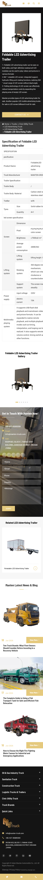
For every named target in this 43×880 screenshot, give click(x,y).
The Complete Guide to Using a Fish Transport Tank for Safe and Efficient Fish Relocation (21, 700)
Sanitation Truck (9, 779)
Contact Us (21, 115)
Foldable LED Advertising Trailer (18, 131)
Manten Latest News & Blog (22, 585)
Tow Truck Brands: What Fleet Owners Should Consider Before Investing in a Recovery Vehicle (19, 648)
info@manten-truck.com (15, 434)
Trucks (14, 124)
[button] (16, 402)
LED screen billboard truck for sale (22, 104)
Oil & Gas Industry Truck (13, 772)
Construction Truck (11, 785)
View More (35, 640)
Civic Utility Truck (26, 124)
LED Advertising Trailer (13, 129)
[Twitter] (7, 877)
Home (6, 124)
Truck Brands (8, 804)
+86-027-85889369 (13, 426)
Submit (8, 508)
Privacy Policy (14, 870)
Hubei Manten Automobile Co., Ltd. (24, 863)
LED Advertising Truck (13, 126)
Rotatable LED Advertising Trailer (16, 568)
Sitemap (5, 870)
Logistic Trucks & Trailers (14, 792)
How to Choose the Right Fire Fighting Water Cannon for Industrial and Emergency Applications (19, 753)
